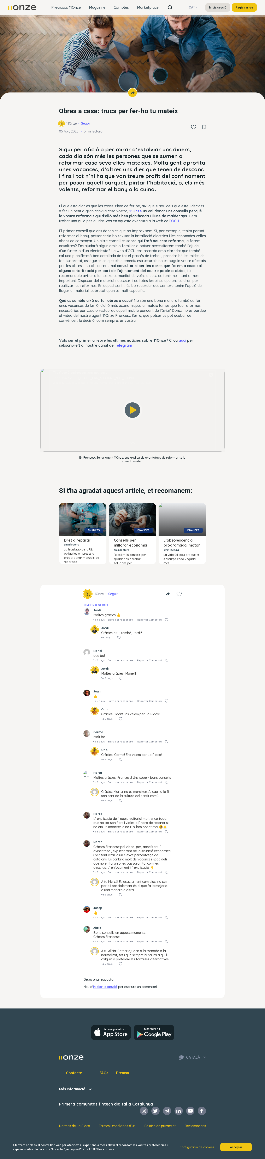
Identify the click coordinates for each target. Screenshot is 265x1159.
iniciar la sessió (105, 987)
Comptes (121, 7)
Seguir (86, 123)
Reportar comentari (149, 619)
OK (132, 442)
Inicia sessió (217, 7)
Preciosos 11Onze (66, 7)
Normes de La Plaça (74, 1126)
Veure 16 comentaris (95, 604)
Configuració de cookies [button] (197, 1147)
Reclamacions (195, 1126)
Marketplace (148, 7)
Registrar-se (244, 7)
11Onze (72, 123)
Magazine (97, 7)
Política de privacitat (160, 1126)
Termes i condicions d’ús (117, 1126)
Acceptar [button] (236, 1147)
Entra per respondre (120, 619)
